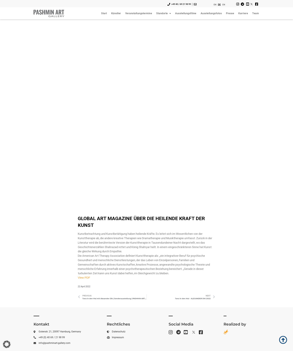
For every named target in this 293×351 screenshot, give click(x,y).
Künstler (116, 13)
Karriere (243, 13)
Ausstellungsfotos (211, 13)
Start (104, 13)
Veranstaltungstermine (138, 13)
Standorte (162, 13)
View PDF (84, 277)
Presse (230, 13)
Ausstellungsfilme (185, 13)
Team (255, 13)
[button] (6, 344)
